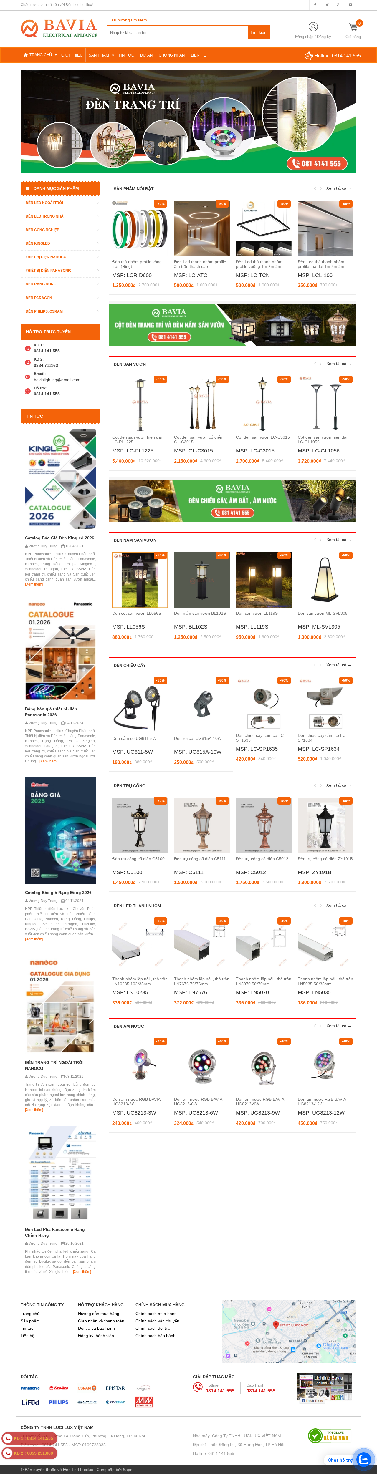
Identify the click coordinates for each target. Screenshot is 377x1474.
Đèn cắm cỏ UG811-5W (134, 738)
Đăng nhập (304, 36)
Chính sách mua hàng (156, 1313)
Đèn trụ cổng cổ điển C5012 (262, 858)
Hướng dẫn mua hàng (98, 1313)
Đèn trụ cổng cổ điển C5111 (200, 858)
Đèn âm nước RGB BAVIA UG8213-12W (322, 1101)
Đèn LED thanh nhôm (137, 905)
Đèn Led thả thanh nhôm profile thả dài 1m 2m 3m (259, 264)
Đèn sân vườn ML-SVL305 (323, 613)
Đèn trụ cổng (129, 785)
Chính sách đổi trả (152, 1328)
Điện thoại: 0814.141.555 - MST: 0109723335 (63, 1445)
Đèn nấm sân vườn (135, 540)
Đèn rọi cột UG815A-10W (197, 738)
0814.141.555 (346, 55)
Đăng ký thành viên (96, 1335)
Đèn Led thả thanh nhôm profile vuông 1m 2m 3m (197, 264)
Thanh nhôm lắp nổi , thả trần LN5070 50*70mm (263, 981)
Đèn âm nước (129, 1026)
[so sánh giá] (332, 1435)
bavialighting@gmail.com (57, 379)
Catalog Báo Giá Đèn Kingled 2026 (59, 537)
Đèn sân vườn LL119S (257, 613)
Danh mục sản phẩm (56, 188)
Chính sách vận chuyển (157, 1321)
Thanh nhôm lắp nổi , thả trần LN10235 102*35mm (140, 981)
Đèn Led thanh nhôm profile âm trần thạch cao (138, 264)
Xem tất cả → (339, 188)
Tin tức (27, 1328)
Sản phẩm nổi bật (134, 188)
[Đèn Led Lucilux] (59, 27)
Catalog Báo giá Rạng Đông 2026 (58, 892)
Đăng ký (324, 36)
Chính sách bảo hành (155, 1335)
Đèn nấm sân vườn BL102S (200, 613)
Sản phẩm (30, 1321)
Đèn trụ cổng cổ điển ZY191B (325, 858)
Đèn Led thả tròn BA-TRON (323, 261)
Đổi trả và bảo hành (96, 1328)
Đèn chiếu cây (130, 665)
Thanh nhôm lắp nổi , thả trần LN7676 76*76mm (201, 981)
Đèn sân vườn (130, 364)
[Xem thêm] (34, 584)
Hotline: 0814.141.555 (213, 1453)
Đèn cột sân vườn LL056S (136, 613)
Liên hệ (27, 1335)
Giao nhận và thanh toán (101, 1321)
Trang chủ (30, 1313)
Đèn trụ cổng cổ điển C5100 (138, 858)
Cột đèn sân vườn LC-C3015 (263, 437)
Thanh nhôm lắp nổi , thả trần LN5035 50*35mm (325, 981)
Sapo (128, 1469)
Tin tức (34, 416)
